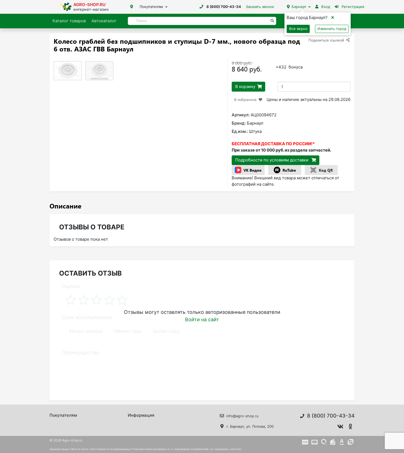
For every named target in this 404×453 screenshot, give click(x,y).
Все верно (298, 28)
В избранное (245, 99)
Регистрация (352, 6)
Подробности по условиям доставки (272, 160)
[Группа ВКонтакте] (340, 426)
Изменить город (331, 28)
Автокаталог (104, 20)
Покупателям (151, 6)
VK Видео (252, 170)
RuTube (289, 170)
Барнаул (299, 6)
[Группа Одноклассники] (351, 426)
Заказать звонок (260, 6)
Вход (325, 6)
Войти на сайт (202, 319)
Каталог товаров (69, 20)
